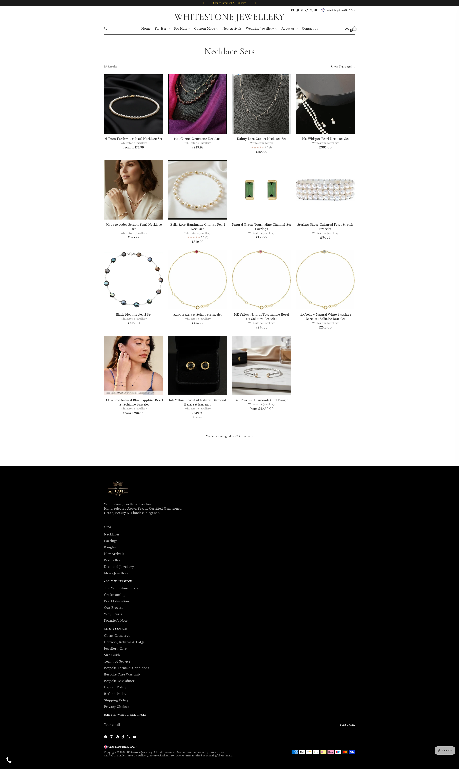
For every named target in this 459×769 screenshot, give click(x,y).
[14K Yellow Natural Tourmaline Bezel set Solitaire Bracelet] (261, 279)
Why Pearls (113, 614)
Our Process (113, 607)
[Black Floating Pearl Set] (133, 279)
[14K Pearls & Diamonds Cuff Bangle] (261, 365)
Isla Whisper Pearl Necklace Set (325, 139)
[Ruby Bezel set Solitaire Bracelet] (197, 279)
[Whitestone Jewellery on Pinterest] (302, 10)
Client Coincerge (117, 635)
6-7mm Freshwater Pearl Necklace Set (133, 139)
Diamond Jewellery (119, 566)
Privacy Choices (116, 707)
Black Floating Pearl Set (134, 314)
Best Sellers (113, 560)
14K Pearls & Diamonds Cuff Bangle (261, 400)
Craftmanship (115, 594)
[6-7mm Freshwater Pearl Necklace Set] (133, 104)
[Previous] (203, 3)
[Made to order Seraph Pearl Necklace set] (133, 190)
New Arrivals (114, 554)
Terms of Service (117, 661)
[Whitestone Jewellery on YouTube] (316, 10)
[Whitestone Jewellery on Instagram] (297, 10)
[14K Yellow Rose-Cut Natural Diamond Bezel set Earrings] (197, 365)
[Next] (255, 3)
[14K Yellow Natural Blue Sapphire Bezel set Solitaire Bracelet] (133, 365)
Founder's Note (116, 620)
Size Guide (112, 655)
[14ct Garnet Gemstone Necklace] (197, 104)
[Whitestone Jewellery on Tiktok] (306, 10)
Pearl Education (116, 601)
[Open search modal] (106, 28)
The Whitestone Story (121, 588)
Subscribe (347, 724)
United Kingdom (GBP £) (338, 10)
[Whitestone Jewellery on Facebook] (292, 10)
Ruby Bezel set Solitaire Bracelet (197, 314)
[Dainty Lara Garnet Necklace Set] (261, 104)
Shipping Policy (116, 700)
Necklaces (111, 534)
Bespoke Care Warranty (122, 674)
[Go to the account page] (345, 28)
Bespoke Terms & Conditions (126, 668)
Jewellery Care (115, 648)
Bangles (110, 547)
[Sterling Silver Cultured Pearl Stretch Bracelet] (325, 190)
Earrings (110, 541)
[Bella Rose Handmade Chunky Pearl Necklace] (197, 190)
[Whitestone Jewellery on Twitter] (311, 10)
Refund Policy (115, 694)
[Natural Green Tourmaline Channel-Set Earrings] (261, 190)
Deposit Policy (115, 687)
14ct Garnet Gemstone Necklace (197, 139)
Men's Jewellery (116, 573)
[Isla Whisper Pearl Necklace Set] (325, 104)
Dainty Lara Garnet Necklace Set (261, 139)
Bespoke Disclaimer (119, 681)
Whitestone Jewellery (139, 752)
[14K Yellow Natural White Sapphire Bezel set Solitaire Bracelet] (325, 279)
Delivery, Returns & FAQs (124, 642)
